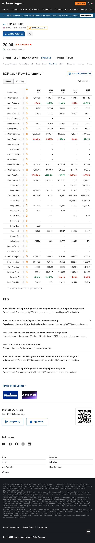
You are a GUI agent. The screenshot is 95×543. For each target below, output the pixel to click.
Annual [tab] (8, 81)
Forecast (90, 64)
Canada (14, 10)
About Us (53, 457)
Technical (59, 58)
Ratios (62, 64)
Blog (4, 457)
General (7, 58)
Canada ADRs (61, 10)
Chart (16, 58)
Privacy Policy (28, 527)
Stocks (5, 10)
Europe (84, 10)
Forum (70, 58)
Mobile (5, 462)
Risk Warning (42, 527)
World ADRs (47, 10)
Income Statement (26, 64)
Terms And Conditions (11, 527)
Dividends (71, 64)
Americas (74, 10)
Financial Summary (9, 64)
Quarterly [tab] (20, 81)
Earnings (81, 64)
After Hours (34, 10)
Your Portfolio (7, 467)
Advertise (53, 462)
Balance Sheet (41, 64)
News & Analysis (30, 58)
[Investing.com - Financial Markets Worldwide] (14, 3)
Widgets (5, 472)
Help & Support (55, 467)
